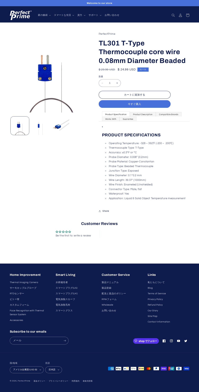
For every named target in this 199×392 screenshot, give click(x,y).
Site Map (152, 316)
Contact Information (159, 322)
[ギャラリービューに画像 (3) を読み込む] (60, 125)
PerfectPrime (24, 381)
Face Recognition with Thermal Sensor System (27, 312)
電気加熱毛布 (63, 305)
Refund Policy (155, 305)
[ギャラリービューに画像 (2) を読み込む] (40, 125)
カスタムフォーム (19, 305)
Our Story (153, 310)
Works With (110, 119)
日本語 (52, 370)
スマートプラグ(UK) (67, 293)
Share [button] (105, 211)
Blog (150, 288)
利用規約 (76, 381)
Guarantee (128, 119)
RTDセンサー (17, 293)
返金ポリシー (39, 381)
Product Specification (116, 114)
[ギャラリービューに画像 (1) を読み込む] (20, 125)
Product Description (143, 114)
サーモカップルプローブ (23, 288)
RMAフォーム (109, 299)
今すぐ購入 (134, 104)
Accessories (16, 320)
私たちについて (156, 282)
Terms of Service (157, 293)
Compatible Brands (168, 114)
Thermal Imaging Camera (24, 282)
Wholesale (107, 305)
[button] (44, 15)
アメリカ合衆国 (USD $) (25, 370)
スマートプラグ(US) (66, 288)
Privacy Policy (155, 299)
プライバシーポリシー (58, 381)
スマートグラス (64, 310)
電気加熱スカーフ (65, 299)
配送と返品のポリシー (114, 293)
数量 (101, 77)
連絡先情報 (88, 381)
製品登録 (106, 288)
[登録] (64, 340)
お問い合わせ (109, 310)
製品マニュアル (110, 282)
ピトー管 (15, 299)
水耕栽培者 (62, 282)
